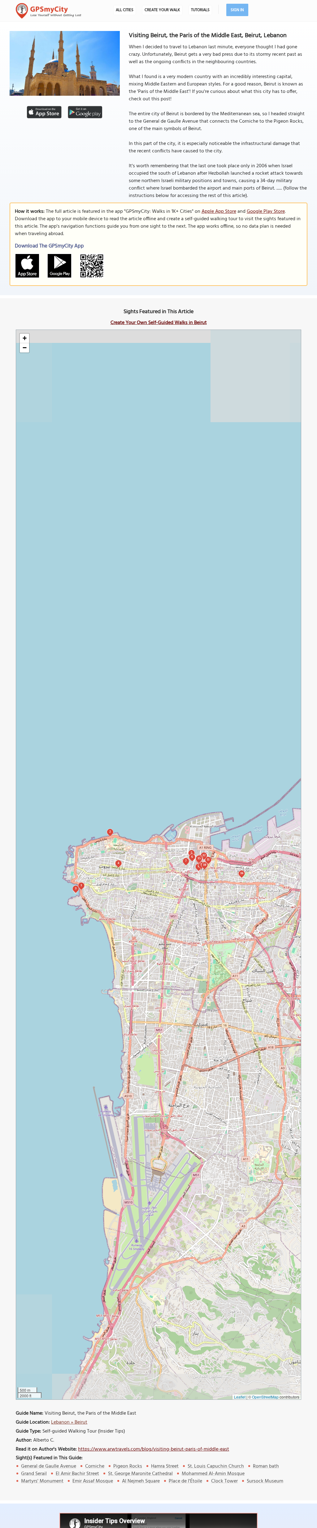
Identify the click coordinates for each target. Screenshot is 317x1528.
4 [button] (118, 863)
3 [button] (75, 888)
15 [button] (199, 858)
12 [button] (204, 855)
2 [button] (110, 831)
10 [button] (204, 864)
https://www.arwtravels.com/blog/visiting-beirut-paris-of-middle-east (153, 1449)
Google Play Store (266, 212)
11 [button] (208, 859)
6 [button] (192, 856)
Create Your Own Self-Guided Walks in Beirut (159, 323)
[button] (24, 338)
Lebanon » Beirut (69, 1422)
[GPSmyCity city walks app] (48, 11)
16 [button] (241, 873)
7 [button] (186, 860)
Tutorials (200, 10)
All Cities (124, 10)
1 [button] (81, 885)
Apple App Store (219, 212)
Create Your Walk (162, 10)
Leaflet (239, 1396)
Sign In (237, 10)
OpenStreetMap (265, 1396)
